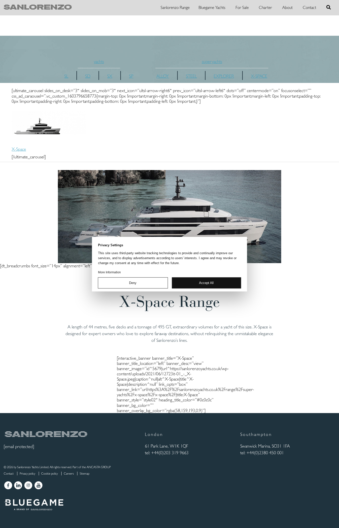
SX (109, 76)
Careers (69, 473)
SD (87, 76)
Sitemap (84, 473)
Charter (265, 7)
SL (66, 76)
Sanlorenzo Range (175, 7)
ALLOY (162, 76)
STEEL (191, 76)
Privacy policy (27, 473)
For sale (242, 7)
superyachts (212, 61)
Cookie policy (49, 473)
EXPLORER (224, 76)
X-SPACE (259, 76)
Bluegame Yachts (212, 7)
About (287, 7)
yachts (99, 61)
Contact (309, 7)
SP (131, 76)
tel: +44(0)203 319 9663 (167, 452)
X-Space (19, 149)
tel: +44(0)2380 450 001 (262, 452)
